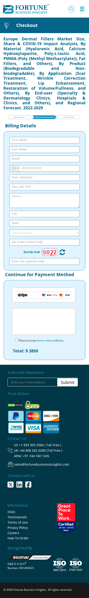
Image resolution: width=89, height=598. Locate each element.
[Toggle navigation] (82, 9)
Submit (67, 382)
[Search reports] (71, 8)
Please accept (41, 340)
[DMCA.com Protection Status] (16, 404)
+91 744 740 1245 (36, 456)
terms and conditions (50, 340)
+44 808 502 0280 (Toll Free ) (40, 450)
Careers (13, 533)
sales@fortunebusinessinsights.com (41, 464)
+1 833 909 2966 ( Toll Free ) (40, 445)
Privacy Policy (18, 527)
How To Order (18, 538)
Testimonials (17, 517)
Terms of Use (18, 522)
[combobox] (15, 168)
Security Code (32, 252)
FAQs (11, 512)
